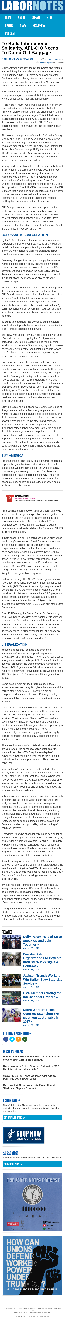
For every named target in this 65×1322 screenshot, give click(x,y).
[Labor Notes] (32, 6)
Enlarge (48, 59)
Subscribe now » (13, 1164)
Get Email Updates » (14, 1118)
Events (9, 25)
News (23, 25)
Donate (36, 17)
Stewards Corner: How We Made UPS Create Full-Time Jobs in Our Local (29, 1077)
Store (50, 17)
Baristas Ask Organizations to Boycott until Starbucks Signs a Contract (29, 1086)
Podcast (10, 33)
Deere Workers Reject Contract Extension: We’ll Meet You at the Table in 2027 (31, 1068)
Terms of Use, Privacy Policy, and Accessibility (32, 1316)
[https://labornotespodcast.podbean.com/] (32, 1230)
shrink (57, 59)
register (50, 63)
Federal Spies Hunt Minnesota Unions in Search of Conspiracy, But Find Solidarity (31, 1058)
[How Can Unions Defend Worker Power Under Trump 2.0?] (32, 1293)
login (42, 63)
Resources (39, 25)
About (21, 17)
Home (8, 17)
